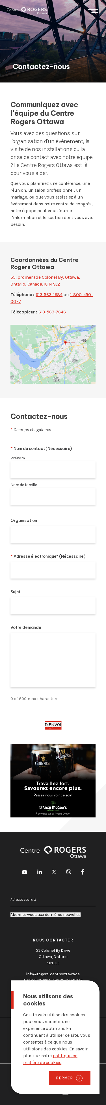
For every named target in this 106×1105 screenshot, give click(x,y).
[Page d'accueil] (27, 10)
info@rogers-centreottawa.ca (53, 974)
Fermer (64, 1078)
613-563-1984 (49, 294)
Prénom (17, 458)
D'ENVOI (53, 724)
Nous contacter (53, 940)
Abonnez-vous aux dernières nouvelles (45, 914)
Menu (92, 10)
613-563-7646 (52, 312)
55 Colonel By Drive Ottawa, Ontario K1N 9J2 (53, 956)
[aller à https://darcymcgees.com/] (53, 780)
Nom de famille (23, 484)
